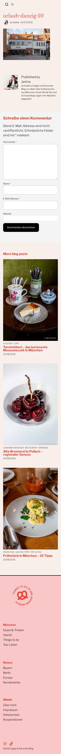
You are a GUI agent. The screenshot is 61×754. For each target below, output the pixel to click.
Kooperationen (12, 719)
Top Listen (35, 552)
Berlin (6, 672)
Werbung (43, 448)
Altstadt (8, 343)
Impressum (10, 710)
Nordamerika (11, 682)
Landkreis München (13, 448)
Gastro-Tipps (22, 552)
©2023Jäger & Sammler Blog (18, 748)
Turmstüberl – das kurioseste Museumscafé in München (25, 349)
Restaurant (31, 448)
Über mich (9, 705)
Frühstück (8, 552)
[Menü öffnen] (12, 4)
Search (7, 4)
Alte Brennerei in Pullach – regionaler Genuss (23, 453)
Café (16, 343)
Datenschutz (11, 714)
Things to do (11, 639)
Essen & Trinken (13, 630)
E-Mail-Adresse (11, 198)
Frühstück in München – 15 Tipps (28, 555)
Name (7, 183)
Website (7, 213)
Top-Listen (10, 644)
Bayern (7, 668)
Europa (8, 677)
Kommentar (9, 142)
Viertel (7, 635)
